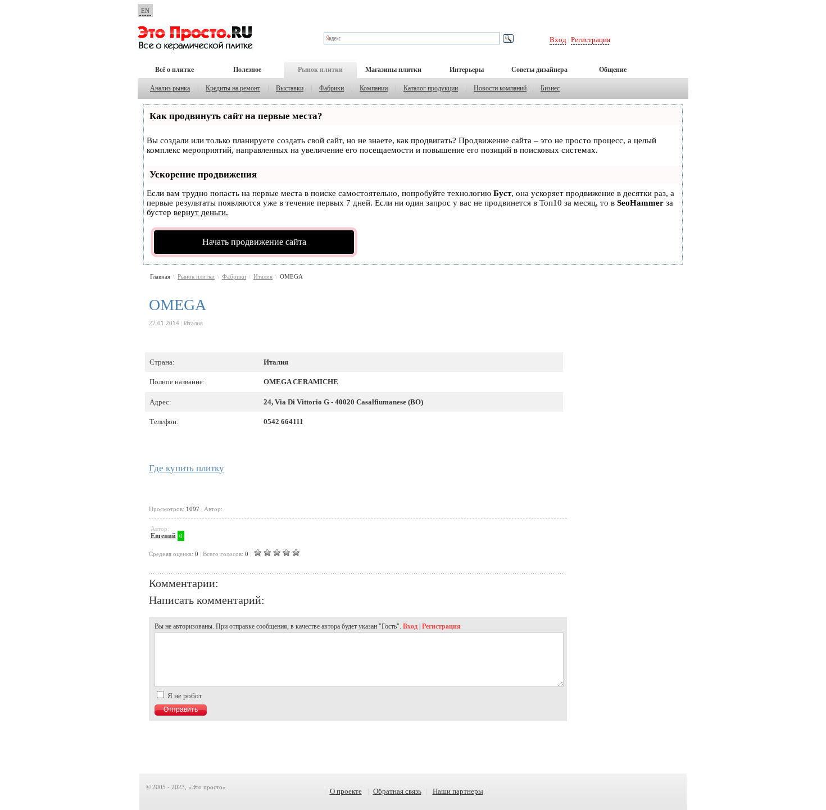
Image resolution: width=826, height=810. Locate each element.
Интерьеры (467, 70)
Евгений (163, 536)
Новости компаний (500, 88)
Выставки (289, 88)
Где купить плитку (186, 468)
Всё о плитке (174, 70)
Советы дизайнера (539, 70)
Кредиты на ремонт (233, 88)
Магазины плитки (393, 70)
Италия (263, 276)
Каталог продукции (430, 88)
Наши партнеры (458, 791)
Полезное (247, 70)
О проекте (346, 791)
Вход (558, 39)
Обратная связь (397, 791)
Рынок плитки (320, 70)
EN (145, 10)
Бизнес (550, 88)
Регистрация (590, 39)
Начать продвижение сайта (254, 242)
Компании (374, 88)
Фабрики (331, 88)
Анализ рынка (170, 88)
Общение (613, 70)
